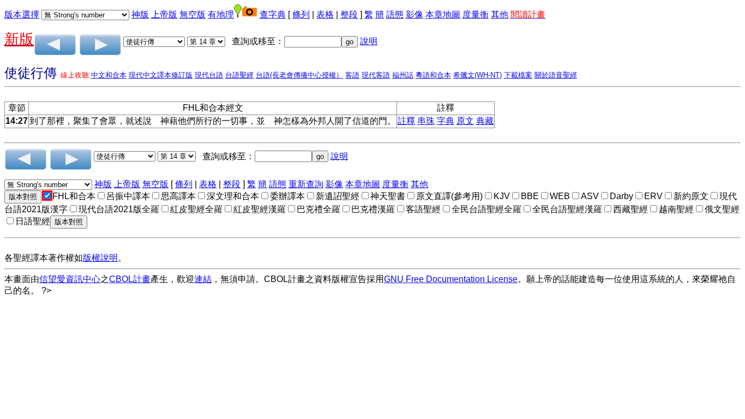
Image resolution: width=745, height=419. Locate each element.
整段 (349, 14)
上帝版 (164, 14)
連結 (203, 279)
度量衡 (475, 14)
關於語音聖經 (555, 75)
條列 (301, 14)
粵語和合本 (433, 75)
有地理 (221, 14)
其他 (499, 14)
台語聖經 (239, 75)
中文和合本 (109, 75)
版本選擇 (21, 14)
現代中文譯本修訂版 (161, 75)
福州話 (402, 75)
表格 (325, 14)
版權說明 (100, 257)
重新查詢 (306, 184)
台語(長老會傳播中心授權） (299, 75)
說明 (368, 41)
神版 (140, 14)
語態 (395, 14)
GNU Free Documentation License (451, 279)
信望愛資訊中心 (69, 279)
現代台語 (209, 75)
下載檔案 (518, 75)
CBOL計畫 (130, 279)
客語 (352, 75)
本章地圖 (442, 14)
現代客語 (376, 75)
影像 (414, 14)
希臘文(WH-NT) (477, 75)
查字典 (273, 14)
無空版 (192, 14)
